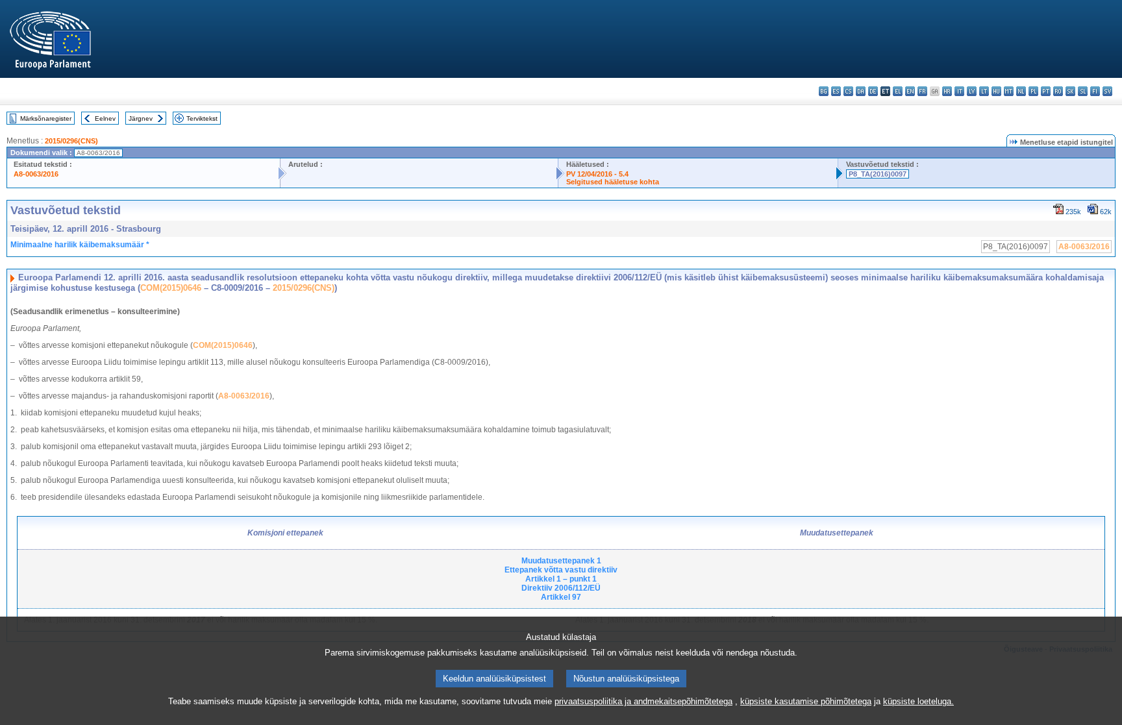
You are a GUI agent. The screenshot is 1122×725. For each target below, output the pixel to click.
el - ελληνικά (898, 91)
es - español (836, 91)
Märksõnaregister (45, 118)
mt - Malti (1009, 91)
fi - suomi (1095, 91)
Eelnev (105, 118)
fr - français (922, 91)
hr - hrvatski (947, 91)
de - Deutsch (873, 91)
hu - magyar (996, 91)
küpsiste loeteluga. (918, 701)
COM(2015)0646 (170, 288)
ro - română (1058, 91)
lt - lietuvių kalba (984, 91)
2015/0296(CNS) (71, 141)
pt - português (1046, 91)
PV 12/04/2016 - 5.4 (597, 174)
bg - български (824, 91)
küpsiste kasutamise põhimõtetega (805, 701)
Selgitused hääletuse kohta (612, 182)
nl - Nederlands (1021, 91)
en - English (910, 91)
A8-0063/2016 (36, 174)
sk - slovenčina (1070, 91)
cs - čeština (848, 91)
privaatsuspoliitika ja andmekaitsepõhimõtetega (643, 701)
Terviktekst (202, 118)
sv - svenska (1107, 91)
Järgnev (141, 118)
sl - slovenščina (1083, 91)
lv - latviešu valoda (972, 91)
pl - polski (1033, 91)
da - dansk (861, 91)
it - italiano (959, 91)
